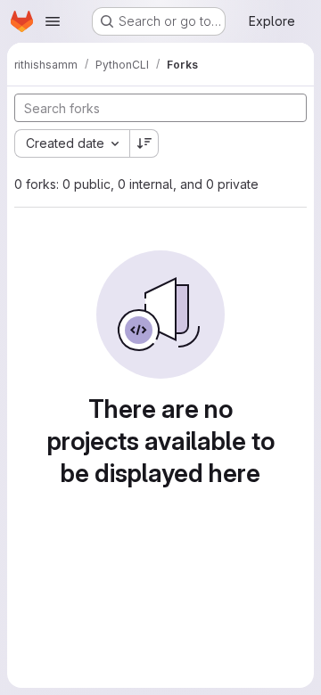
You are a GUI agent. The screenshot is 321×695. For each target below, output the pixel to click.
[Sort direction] (144, 143)
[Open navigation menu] (52, 21)
